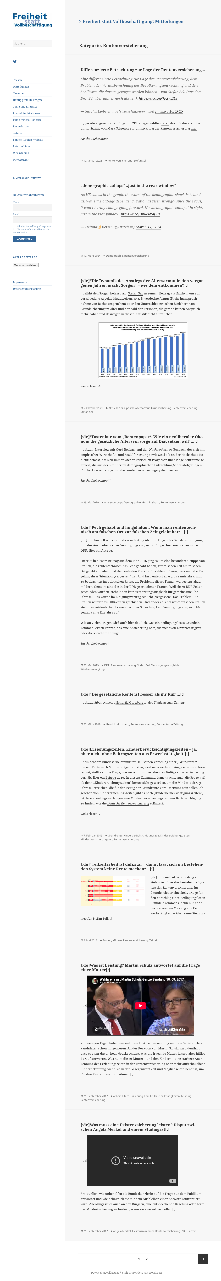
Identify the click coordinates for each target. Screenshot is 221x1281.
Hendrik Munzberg (130, 702)
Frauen (107, 940)
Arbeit (117, 1096)
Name (16, 202)
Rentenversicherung (120, 160)
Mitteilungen (21, 86)
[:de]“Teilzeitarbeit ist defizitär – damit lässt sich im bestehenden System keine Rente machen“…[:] (142, 866)
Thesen (17, 80)
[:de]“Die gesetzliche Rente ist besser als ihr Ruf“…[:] (133, 694)
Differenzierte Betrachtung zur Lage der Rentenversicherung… (143, 69)
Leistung (186, 1096)
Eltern (125, 1096)
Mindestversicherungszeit (96, 839)
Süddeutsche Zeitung (170, 724)
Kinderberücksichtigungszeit (141, 835)
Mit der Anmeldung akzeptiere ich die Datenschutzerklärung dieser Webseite (32, 229)
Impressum (20, 282)
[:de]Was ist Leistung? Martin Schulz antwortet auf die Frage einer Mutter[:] (140, 967)
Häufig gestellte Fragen (27, 100)
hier (194, 128)
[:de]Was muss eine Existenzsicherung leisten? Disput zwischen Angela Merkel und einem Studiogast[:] (138, 1127)
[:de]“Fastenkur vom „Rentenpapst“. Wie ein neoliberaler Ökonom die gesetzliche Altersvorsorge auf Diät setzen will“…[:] (142, 439)
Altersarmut (142, 408)
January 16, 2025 (169, 111)
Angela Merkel (122, 1231)
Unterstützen (21, 159)
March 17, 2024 (148, 226)
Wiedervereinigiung (93, 669)
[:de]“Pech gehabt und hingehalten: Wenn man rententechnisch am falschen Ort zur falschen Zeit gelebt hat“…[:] (138, 529)
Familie (148, 1096)
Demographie (114, 255)
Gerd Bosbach (150, 502)
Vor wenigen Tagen (94, 1043)
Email (16, 214)
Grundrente (115, 835)
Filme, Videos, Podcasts (27, 120)
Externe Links (21, 146)
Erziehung (137, 1096)
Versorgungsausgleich (165, 665)
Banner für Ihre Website (28, 139)
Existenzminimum (143, 1231)
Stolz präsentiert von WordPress (142, 1272)
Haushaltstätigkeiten (167, 1096)
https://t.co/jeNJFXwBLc (158, 98)
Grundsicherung (161, 408)
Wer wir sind (21, 153)
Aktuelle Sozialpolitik (121, 408)
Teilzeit (153, 940)
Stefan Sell (140, 160)
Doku (165, 123)
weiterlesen (91, 386)
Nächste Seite (203, 1259)
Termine (18, 93)
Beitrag (110, 777)
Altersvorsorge (113, 502)
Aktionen (18, 133)
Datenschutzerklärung (27, 289)
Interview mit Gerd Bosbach (115, 449)
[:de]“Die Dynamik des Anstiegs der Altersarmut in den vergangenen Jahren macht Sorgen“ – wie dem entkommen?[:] (143, 283)
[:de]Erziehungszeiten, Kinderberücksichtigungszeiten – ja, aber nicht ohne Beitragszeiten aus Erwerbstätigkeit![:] (139, 751)
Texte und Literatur (25, 106)
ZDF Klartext (189, 1231)
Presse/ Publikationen (26, 113)
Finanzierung (21, 126)
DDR (107, 665)
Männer (117, 940)
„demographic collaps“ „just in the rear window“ (128, 185)
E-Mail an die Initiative (27, 178)
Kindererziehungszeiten (175, 835)
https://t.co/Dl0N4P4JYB (140, 214)
